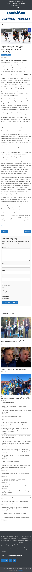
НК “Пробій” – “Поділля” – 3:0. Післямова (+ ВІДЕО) (16, 497)
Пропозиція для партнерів (19, 3)
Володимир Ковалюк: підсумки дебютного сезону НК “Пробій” (16, 411)
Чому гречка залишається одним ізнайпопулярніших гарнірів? (11, 417)
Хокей (8, 54)
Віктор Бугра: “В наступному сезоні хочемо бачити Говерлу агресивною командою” (14, 423)
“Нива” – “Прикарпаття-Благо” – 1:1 (11, 461)
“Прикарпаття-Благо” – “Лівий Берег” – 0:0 (13, 513)
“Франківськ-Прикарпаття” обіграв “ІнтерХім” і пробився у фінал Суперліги (15, 508)
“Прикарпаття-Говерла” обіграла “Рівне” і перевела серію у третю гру (13, 479)
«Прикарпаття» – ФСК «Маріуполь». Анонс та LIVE (28, 231)
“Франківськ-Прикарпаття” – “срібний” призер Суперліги (15, 474)
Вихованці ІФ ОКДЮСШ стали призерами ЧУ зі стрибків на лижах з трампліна (15, 340)
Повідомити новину (16, 5)
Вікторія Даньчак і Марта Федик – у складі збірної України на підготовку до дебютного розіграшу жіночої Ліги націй (16, 443)
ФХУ (2, 225)
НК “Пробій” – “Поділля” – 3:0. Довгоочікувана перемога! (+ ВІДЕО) (14, 502)
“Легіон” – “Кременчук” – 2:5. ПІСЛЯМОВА (13, 369)
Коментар (5, 247)
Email (4, 270)
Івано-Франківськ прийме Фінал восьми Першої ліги (15, 518)
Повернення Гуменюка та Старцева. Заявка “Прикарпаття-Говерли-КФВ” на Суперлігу (5, 231)
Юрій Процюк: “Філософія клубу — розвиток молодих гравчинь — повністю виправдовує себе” (16, 450)
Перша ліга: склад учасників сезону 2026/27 (14, 406)
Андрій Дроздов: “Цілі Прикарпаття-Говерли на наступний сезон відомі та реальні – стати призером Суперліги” (15, 429)
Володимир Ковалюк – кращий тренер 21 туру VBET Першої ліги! (15, 491)
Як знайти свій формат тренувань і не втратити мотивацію (15, 485)
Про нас (9, 3)
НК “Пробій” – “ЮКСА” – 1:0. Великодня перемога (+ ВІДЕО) (15, 456)
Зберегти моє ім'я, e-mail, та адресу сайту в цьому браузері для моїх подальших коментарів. (6, 292)
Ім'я (3, 263)
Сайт (3, 277)
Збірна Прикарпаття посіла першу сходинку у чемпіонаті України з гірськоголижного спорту (15, 397)
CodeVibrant (20, 570)
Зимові (3, 54)
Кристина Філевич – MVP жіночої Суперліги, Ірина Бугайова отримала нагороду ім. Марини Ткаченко (16, 467)
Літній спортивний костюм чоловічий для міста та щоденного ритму (15, 436)
